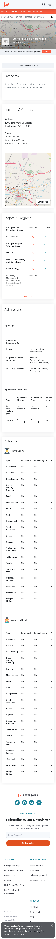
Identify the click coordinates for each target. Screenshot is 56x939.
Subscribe (28, 843)
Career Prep (9, 875)
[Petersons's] (6, 4)
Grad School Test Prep (14, 870)
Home (4, 11)
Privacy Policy (10, 916)
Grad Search (35, 870)
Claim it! (46, 51)
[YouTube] (31, 802)
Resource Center (37, 880)
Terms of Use (10, 920)
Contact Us (35, 912)
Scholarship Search (38, 875)
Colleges (13, 11)
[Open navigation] (49, 4)
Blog (32, 921)
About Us (34, 907)
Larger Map (43, 201)
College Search (36, 865)
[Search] (44, 4)
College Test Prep (12, 865)
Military (7, 880)
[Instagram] (39, 802)
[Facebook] (24, 802)
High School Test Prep (14, 885)
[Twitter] (17, 802)
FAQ (32, 917)
